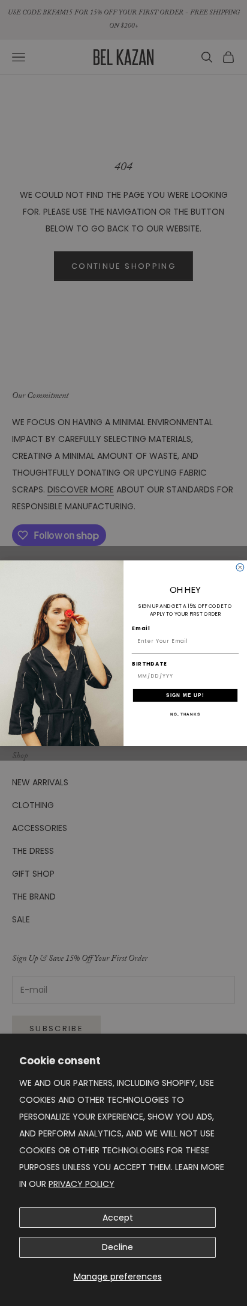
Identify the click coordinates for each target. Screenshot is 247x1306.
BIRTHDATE (149, 663)
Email (141, 628)
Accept (118, 1218)
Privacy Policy (82, 1184)
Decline (117, 1247)
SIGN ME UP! (185, 694)
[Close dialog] (240, 567)
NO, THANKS (185, 714)
